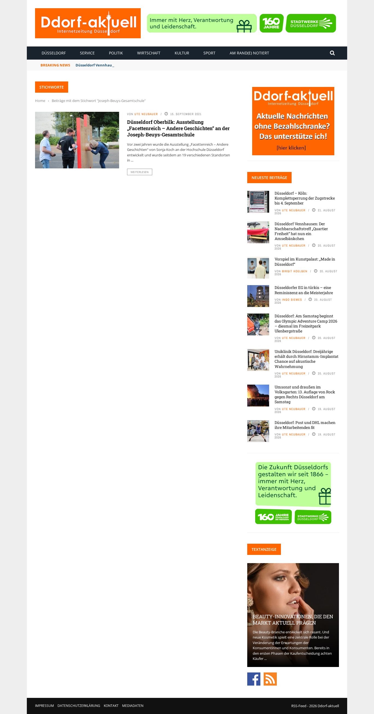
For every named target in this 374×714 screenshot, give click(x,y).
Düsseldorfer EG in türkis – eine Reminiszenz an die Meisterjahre (304, 290)
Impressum (44, 705)
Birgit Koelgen (294, 271)
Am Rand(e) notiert (249, 52)
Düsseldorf (54, 52)
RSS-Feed (298, 705)
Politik (116, 52)
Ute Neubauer (146, 114)
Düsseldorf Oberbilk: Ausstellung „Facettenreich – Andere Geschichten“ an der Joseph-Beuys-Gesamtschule (178, 128)
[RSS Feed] (270, 678)
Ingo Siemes (292, 300)
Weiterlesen (140, 172)
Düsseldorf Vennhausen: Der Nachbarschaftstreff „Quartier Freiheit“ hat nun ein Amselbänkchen (301, 231)
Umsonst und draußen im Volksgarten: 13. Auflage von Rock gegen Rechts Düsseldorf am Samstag (305, 394)
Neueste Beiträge (269, 177)
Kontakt (111, 705)
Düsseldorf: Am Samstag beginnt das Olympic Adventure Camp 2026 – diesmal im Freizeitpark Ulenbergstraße (306, 323)
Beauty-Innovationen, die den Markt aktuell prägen (293, 619)
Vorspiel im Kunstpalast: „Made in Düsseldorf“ (305, 261)
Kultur (182, 52)
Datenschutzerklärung (78, 705)
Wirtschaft (148, 52)
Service (87, 52)
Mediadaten (132, 705)
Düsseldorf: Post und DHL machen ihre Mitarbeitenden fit (305, 425)
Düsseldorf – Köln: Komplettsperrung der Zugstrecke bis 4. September (305, 198)
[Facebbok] (253, 678)
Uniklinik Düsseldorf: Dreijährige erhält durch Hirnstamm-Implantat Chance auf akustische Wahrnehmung (306, 359)
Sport (209, 52)
